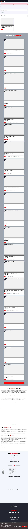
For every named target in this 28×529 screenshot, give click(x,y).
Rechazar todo (19, 526)
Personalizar (14, 526)
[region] (14, 525)
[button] (14, 421)
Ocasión (5, 7)
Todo (2, 7)
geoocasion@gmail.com (14, 455)
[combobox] (20, 16)
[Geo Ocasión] (3, 1)
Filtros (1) (14, 4)
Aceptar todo (24, 526)
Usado (9, 7)
